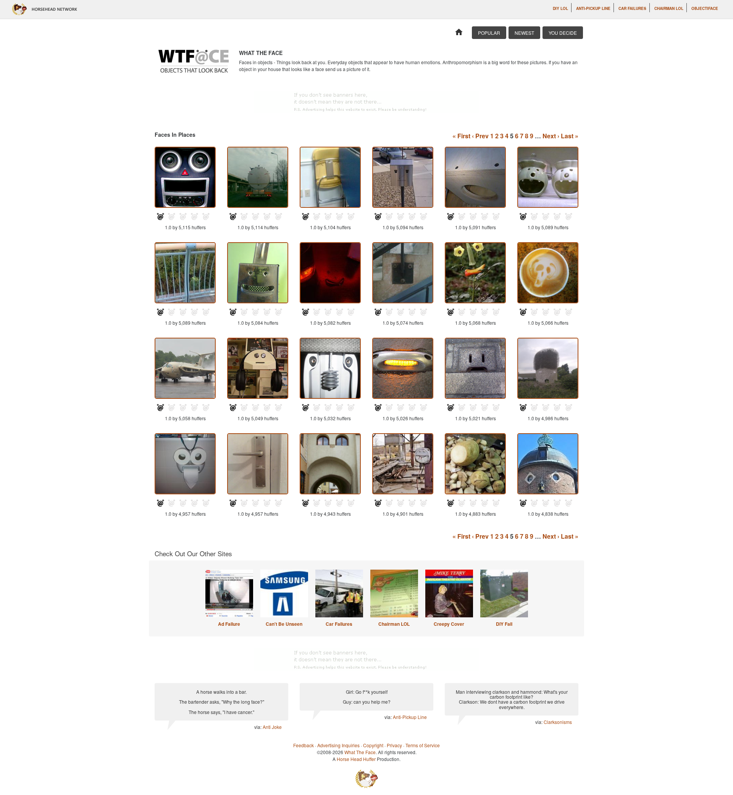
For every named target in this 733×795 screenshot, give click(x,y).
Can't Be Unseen (284, 623)
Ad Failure (229, 623)
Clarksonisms (558, 722)
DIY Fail (504, 623)
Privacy (394, 745)
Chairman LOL (668, 8)
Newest (524, 32)
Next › (550, 135)
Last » (569, 135)
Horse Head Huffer (356, 759)
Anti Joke (272, 727)
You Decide (563, 32)
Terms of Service (422, 745)
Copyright (373, 745)
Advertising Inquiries (338, 745)
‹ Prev (480, 135)
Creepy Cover (449, 623)
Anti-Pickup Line (593, 8)
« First (461, 135)
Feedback (303, 745)
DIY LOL (560, 8)
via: (258, 727)
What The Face (360, 752)
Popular (489, 32)
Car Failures (632, 8)
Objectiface (704, 8)
